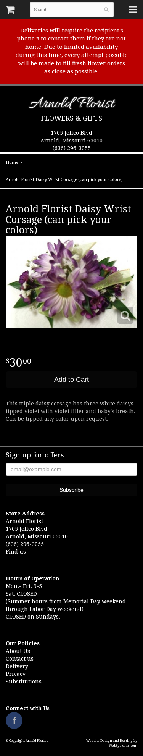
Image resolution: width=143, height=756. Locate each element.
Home (12, 162)
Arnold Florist (71, 105)
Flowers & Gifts (71, 118)
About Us (18, 651)
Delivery (17, 666)
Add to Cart (71, 379)
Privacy (16, 674)
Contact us (20, 659)
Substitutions (24, 681)
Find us (16, 552)
